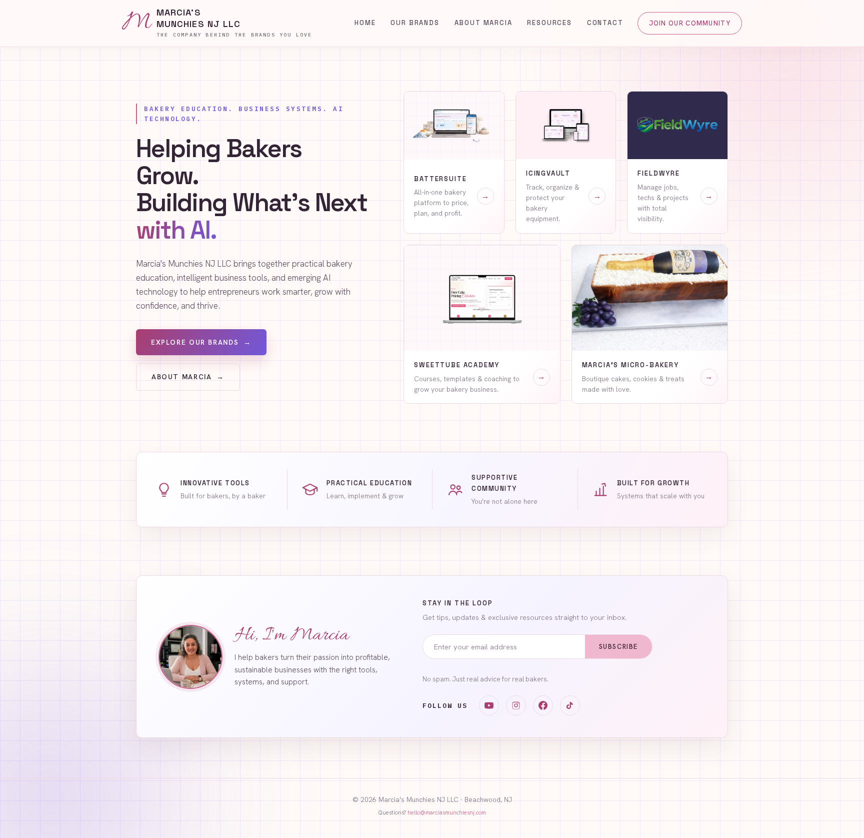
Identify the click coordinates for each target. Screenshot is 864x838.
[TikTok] (570, 705)
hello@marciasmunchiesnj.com (447, 812)
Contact (605, 23)
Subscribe (618, 646)
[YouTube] (489, 705)
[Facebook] (543, 705)
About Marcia (483, 23)
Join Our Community (689, 23)
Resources (549, 23)
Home (365, 23)
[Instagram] (516, 705)
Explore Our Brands (201, 342)
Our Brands (414, 23)
